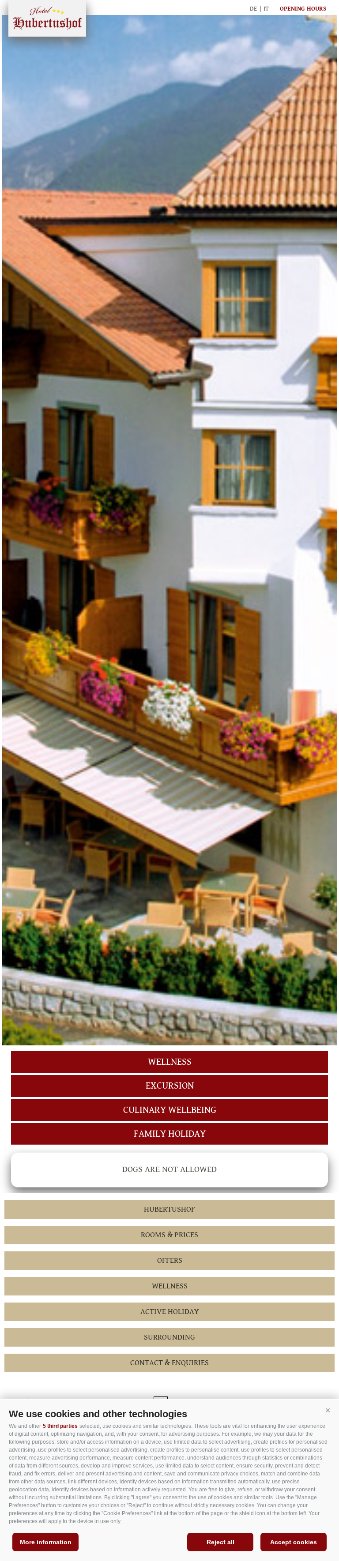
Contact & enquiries (169, 1362)
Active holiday (169, 1311)
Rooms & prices (169, 1234)
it (266, 8)
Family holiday (170, 1133)
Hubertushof (47, 18)
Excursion (170, 1085)
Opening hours (303, 8)
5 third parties (60, 1426)
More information (46, 1542)
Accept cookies (293, 1542)
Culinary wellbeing (169, 1110)
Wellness (170, 1061)
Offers (169, 1260)
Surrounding (169, 1337)
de (253, 8)
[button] (328, 1410)
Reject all (220, 1542)
